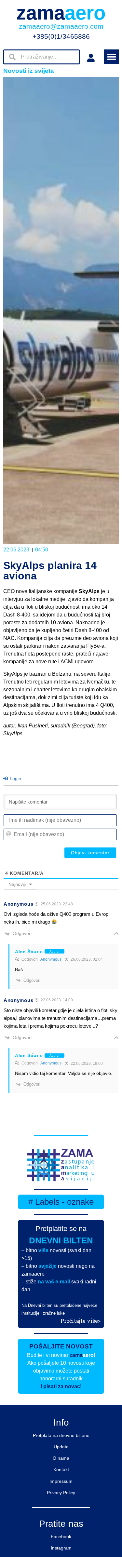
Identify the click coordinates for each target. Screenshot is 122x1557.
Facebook (61, 1536)
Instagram (61, 1547)
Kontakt (61, 1469)
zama (61, 13)
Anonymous (50, 959)
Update (61, 1446)
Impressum (61, 1481)
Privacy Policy (61, 1492)
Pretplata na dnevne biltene (61, 1435)
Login (14, 778)
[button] (111, 56)
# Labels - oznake (61, 1201)
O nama (61, 1458)
